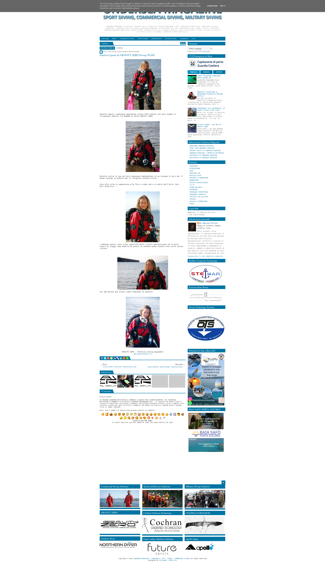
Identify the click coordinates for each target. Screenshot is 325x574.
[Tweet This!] (105, 358)
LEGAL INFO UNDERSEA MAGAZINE (202, 148)
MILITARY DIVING (171, 38)
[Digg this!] (114, 358)
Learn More (212, 6)
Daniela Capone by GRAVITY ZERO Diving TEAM (127, 55)
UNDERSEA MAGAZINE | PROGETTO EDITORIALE (207, 153)
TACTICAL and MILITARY (199, 197)
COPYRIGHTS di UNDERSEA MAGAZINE (203, 155)
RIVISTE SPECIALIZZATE (199, 183)
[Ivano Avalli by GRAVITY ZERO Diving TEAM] (160, 381)
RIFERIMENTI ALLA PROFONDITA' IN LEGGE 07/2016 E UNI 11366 (211, 109)
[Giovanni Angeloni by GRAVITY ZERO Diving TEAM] (143, 381)
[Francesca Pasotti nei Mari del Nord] (125, 381)
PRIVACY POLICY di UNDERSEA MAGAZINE (205, 151)
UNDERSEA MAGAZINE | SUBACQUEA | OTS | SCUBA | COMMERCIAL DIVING (162, 559)
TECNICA (193, 199)
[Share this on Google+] (108, 358)
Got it (223, 6)
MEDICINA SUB (195, 173)
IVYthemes (163, 560)
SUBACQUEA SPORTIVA (198, 194)
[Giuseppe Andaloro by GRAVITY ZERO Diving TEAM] (177, 381)
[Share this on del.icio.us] (118, 358)
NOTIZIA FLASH (195, 176)
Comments (206, 72)
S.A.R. (194, 38)
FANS (191, 171)
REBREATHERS (156, 38)
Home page (105, 38)
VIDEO (192, 204)
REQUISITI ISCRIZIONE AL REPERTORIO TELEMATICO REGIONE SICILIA (210, 94)
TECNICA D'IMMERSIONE (198, 201)
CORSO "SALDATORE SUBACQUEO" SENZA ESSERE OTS (209, 77)
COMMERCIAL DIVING (127, 38)
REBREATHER (194, 180)
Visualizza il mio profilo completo (205, 256)
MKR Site (173, 560)
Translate (206, 52)
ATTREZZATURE (195, 168)
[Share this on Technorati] (127, 358)
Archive (219, 72)
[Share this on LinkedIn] (121, 358)
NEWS (114, 38)
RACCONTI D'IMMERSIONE (199, 178)
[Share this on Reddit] (124, 358)
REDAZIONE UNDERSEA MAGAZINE (202, 146)
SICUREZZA (184, 38)
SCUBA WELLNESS (196, 187)
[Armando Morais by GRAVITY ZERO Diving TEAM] (108, 381)
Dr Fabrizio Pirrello (209, 223)
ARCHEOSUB (194, 166)
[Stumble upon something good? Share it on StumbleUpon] (111, 358)
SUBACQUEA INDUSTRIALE (199, 192)
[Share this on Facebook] (102, 358)
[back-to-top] (223, 482)
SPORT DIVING (143, 38)
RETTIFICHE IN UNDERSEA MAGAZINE (203, 158)
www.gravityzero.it (143, 354)
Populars (193, 72)
